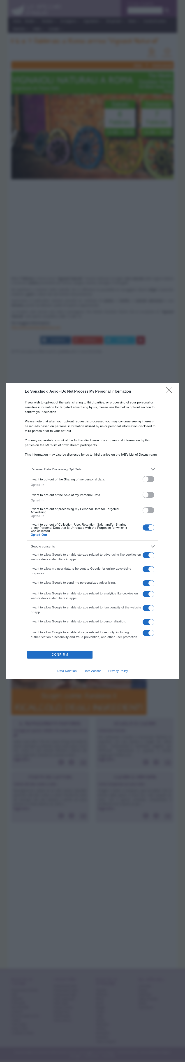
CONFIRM (60, 654)
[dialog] (92, 531)
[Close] (170, 391)
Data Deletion (67, 671)
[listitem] (92, 469)
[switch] (148, 479)
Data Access (92, 671)
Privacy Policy (118, 671)
